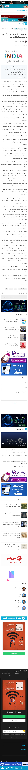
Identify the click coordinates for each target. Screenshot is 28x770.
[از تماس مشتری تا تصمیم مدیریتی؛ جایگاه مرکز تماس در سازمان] (23, 324)
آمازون (15, 289)
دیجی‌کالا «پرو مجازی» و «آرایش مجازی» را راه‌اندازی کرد (11, 345)
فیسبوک (10, 289)
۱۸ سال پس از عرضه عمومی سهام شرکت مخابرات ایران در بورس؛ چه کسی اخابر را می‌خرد (11, 524)
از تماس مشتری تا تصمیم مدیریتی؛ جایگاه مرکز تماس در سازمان (11, 320)
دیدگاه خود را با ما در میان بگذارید (21, 392)
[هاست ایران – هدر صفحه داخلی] (14, 20)
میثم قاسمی (18, 607)
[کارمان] (14, 574)
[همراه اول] (14, 768)
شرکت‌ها (16, 28)
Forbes (22, 284)
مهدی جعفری (19, 41)
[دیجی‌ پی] (14, 2)
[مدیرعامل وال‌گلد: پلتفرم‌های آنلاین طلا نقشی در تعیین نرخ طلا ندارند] (23, 332)
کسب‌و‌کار (21, 24)
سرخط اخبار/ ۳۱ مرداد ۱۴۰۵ (20, 467)
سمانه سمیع (18, 600)
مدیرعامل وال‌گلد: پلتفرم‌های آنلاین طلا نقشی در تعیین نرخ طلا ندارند (10, 328)
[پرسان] (14, 16)
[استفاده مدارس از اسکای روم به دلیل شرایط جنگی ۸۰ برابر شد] (23, 340)
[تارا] (14, 356)
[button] (26, 10)
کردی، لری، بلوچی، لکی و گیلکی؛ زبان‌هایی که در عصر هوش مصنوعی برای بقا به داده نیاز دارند (11, 536)
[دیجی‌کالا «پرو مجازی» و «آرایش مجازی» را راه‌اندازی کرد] (23, 348)
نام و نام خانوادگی (24, 382)
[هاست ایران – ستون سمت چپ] (14, 306)
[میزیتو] (14, 560)
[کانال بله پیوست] (14, 6)
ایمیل (26, 387)
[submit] (24, 731)
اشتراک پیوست (14, 653)
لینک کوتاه (5, 296)
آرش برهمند (18, 594)
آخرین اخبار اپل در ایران (22, 289)
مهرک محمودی (17, 588)
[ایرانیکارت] (14, 764)
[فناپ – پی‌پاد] (14, 369)
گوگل (6, 289)
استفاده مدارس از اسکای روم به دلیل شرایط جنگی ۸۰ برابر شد (11, 336)
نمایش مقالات (14, 720)
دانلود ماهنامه (14, 716)
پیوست (25, 28)
